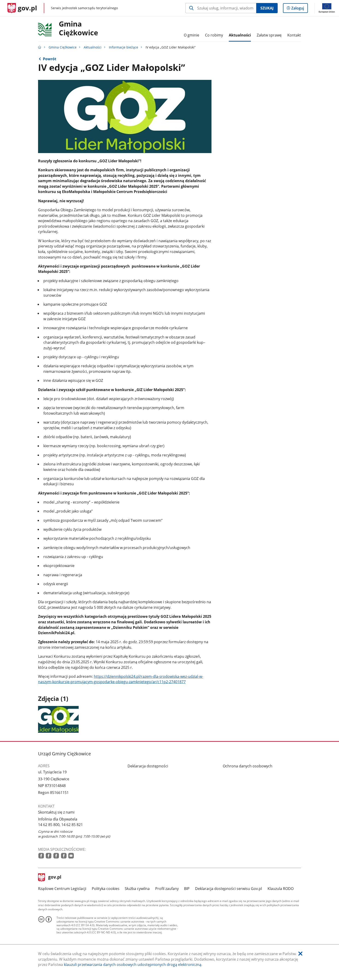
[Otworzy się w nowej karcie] (41, 856)
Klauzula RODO (281, 888)
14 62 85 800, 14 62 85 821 (60, 824)
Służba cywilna (137, 888)
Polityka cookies (105, 888)
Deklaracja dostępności (148, 766)
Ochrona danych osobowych (247, 766)
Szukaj (267, 8)
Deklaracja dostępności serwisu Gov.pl (228, 888)
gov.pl (54, 877)
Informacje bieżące (123, 47)
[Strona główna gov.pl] (39, 47)
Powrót (49, 58)
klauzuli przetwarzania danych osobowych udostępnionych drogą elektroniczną (132, 964)
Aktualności (92, 47)
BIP (187, 888)
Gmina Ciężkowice (78, 28)
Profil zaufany (167, 888)
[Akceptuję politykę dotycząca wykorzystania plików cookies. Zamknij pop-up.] (300, 954)
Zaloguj (299, 9)
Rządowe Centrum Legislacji (62, 888)
